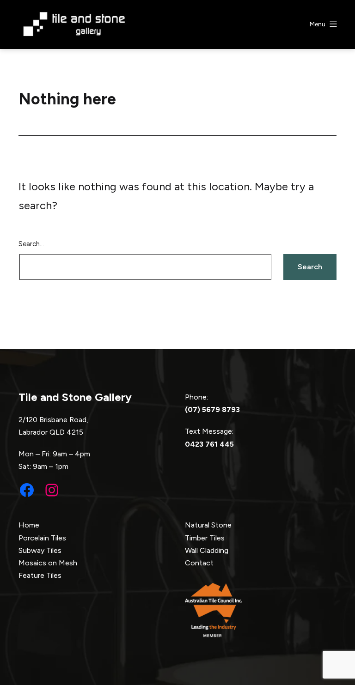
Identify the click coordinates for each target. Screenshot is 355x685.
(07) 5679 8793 (212, 409)
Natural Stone (208, 525)
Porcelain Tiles (42, 537)
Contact (199, 562)
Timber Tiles (205, 537)
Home (28, 525)
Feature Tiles (39, 575)
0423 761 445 (209, 444)
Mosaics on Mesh (47, 562)
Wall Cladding (206, 550)
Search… (31, 244)
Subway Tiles (39, 550)
